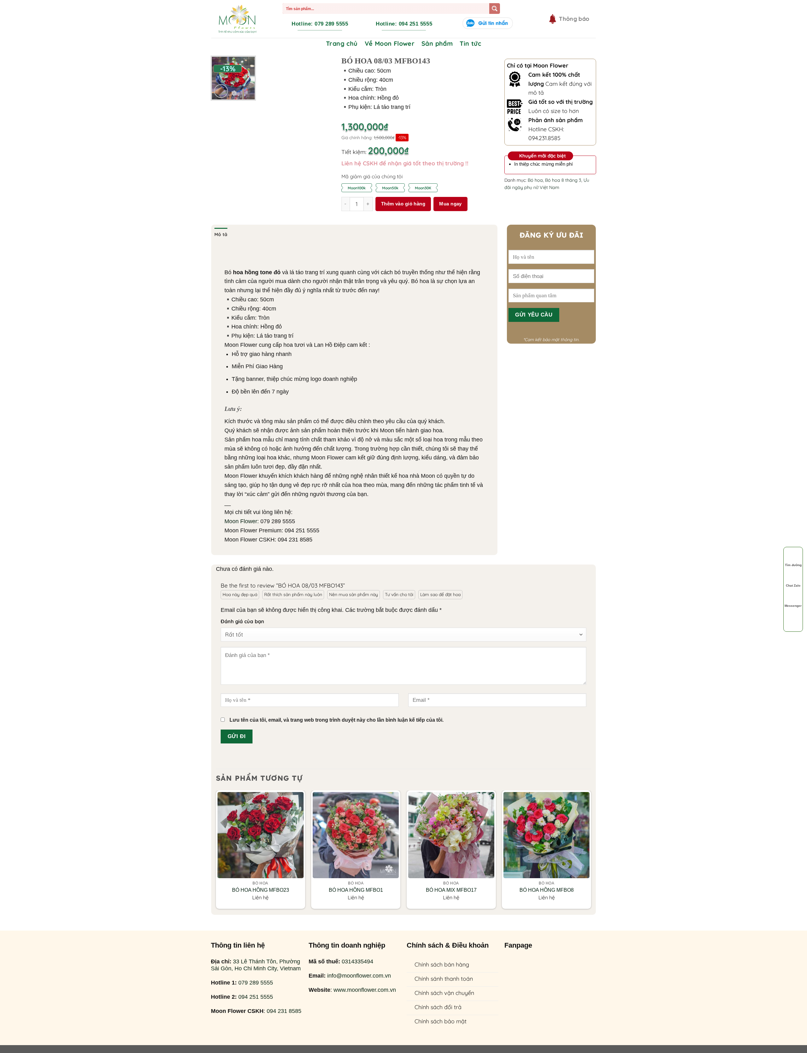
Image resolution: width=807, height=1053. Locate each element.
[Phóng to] (221, 91)
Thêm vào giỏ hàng (403, 203)
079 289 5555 (255, 982)
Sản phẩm (437, 43)
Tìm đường (793, 565)
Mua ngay (450, 203)
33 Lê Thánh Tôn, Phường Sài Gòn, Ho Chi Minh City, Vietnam (256, 965)
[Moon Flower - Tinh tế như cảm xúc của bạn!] (237, 18)
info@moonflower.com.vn (359, 976)
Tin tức (470, 43)
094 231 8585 (284, 1011)
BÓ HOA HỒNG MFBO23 (260, 890)
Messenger (793, 606)
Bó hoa (535, 180)
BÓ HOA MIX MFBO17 (451, 890)
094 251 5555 (255, 997)
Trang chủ (342, 43)
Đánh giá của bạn (242, 621)
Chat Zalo (793, 585)
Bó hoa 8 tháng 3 (563, 180)
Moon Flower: (241, 521)
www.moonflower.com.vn (365, 990)
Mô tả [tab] (220, 234)
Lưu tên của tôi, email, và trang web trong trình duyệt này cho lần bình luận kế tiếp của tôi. (336, 720)
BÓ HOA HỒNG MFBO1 (356, 890)
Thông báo (574, 18)
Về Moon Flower (390, 43)
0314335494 (357, 961)
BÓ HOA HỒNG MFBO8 (547, 890)
